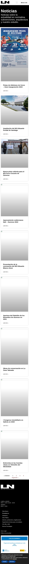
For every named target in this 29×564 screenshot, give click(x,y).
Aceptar (4, 561)
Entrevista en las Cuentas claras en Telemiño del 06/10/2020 (12, 464)
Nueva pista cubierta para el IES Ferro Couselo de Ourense (13, 173)
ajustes (15, 558)
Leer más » (5, 90)
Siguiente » (15, 477)
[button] (17, 2)
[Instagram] (7, 491)
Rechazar (12, 561)
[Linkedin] (10, 491)
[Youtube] (15, 491)
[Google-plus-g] (13, 491)
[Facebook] (1, 491)
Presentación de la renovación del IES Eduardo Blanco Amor (13, 266)
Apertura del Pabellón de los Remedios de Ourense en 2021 (14, 317)
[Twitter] (4, 491)
